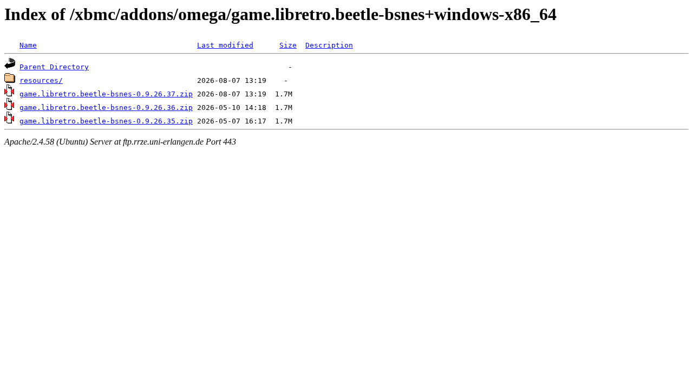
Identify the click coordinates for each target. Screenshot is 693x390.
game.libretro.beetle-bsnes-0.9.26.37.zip (106, 94)
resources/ (41, 80)
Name (28, 45)
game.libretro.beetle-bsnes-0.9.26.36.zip (106, 107)
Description (329, 45)
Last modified (225, 45)
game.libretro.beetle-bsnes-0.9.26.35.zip (106, 121)
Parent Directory (54, 67)
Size (288, 45)
